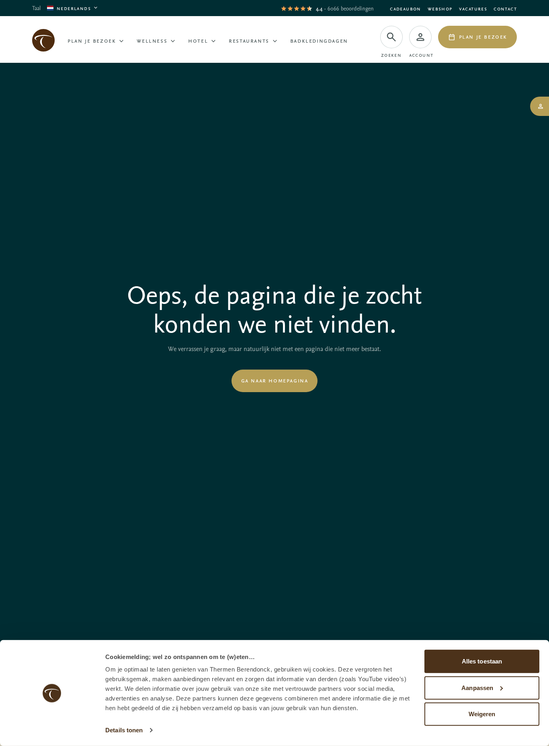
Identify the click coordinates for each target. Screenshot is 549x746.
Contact (505, 8)
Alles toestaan (482, 661)
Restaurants (249, 40)
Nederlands (74, 8)
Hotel (198, 40)
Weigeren (482, 714)
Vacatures (473, 8)
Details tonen (124, 730)
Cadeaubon (405, 8)
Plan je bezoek (92, 40)
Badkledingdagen (319, 40)
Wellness (152, 40)
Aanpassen (477, 687)
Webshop (440, 8)
